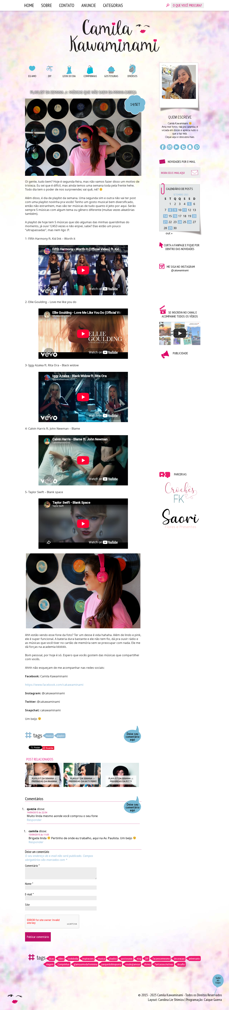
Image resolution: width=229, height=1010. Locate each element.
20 (194, 216)
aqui (174, 137)
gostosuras (127, 958)
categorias (113, 5)
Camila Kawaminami (114, 36)
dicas (51, 958)
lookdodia (73, 958)
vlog (139, 958)
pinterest (197, 147)
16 (175, 216)
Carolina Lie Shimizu (171, 999)
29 (170, 228)
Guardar (49, 748)
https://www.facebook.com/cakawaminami (54, 685)
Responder (34, 820)
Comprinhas (90, 76)
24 (179, 222)
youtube (176, 147)
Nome (29, 884)
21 (165, 222)
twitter (183, 147)
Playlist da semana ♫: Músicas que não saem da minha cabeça (83, 92)
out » (169, 233)
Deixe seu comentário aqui (132, 736)
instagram (169, 147)
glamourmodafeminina (85, 964)
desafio (181, 964)
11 (184, 210)
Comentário (32, 865)
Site (27, 904)
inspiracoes (88, 958)
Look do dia (69, 76)
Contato (66, 5)
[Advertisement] (179, 412)
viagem (49, 964)
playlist (61, 735)
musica (49, 735)
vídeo (61, 958)
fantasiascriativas (164, 964)
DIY (49, 76)
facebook (163, 147)
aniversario (194, 958)
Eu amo (32, 76)
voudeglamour (132, 964)
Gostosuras (111, 76)
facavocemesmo (161, 958)
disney (147, 964)
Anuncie (88, 5)
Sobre (46, 5)
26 (189, 222)
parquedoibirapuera (111, 964)
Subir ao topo (218, 980)
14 (165, 216)
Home (29, 5)
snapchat (190, 147)
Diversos (132, 76)
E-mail (29, 894)
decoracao (179, 958)
